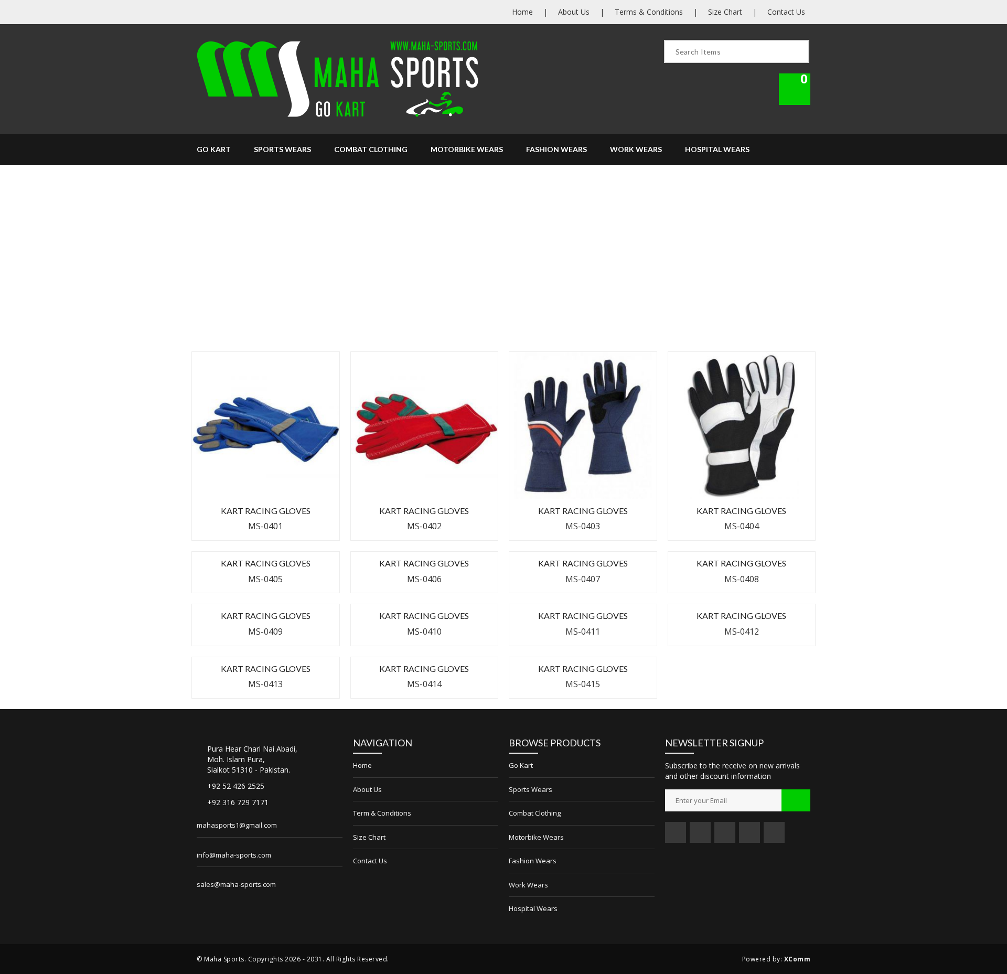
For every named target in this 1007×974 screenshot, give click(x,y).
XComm (797, 959)
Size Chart (725, 12)
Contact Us (786, 12)
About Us (574, 12)
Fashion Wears (556, 149)
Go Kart (214, 149)
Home (522, 12)
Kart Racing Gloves (265, 511)
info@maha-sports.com (234, 855)
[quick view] (293, 458)
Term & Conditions (382, 813)
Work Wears (636, 149)
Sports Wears (282, 149)
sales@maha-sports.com (236, 884)
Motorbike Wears (467, 149)
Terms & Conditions (649, 12)
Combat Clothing (371, 149)
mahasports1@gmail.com (237, 825)
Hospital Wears (717, 149)
